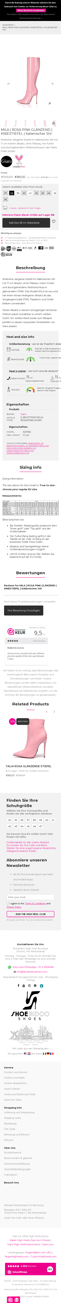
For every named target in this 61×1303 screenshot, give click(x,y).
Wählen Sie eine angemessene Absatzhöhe (31, 848)
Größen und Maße (14, 1077)
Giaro (23, 414)
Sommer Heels (39, 445)
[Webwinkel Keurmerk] (6, 254)
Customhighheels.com (44, 1256)
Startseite (8, 25)
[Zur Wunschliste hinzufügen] (53, 222)
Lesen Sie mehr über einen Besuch (24, 1217)
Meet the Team (13, 1099)
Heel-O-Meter (12, 1088)
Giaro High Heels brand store (23, 1244)
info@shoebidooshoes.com (32, 971)
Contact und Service (15, 1072)
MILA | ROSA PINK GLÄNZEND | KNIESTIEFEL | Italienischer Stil (29, 28)
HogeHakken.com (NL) (38, 1252)
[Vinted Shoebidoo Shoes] (42, 986)
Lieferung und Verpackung (19, 1112)
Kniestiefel (36, 443)
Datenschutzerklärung (17, 1163)
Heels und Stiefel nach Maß (19, 1094)
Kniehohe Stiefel (17, 445)
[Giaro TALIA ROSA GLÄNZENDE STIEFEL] (30, 738)
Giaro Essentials (18, 453)
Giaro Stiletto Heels (20, 450)
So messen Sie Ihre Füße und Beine (27, 845)
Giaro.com (48, 1244)
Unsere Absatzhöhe (15, 1083)
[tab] (30, 269)
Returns (8, 1140)
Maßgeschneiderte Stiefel (21, 851)
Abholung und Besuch (16, 1134)
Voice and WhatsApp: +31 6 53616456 (33, 966)
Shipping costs (12, 1117)
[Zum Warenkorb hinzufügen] (4, 222)
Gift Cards (9, 1129)
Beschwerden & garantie (18, 1158)
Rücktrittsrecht (12, 1152)
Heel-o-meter (17, 371)
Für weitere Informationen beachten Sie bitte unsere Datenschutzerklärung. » (31, 16)
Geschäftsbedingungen (17, 1169)
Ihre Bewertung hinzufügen (23, 610)
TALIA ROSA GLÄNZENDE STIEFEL (29, 766)
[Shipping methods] (11, 249)
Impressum (10, 1174)
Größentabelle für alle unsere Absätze (28, 842)
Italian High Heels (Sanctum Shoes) (30, 1240)
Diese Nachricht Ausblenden (31, 10)
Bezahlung (10, 1123)
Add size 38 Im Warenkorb (24, 222)
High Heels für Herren (21, 448)
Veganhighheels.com (17, 1256)
